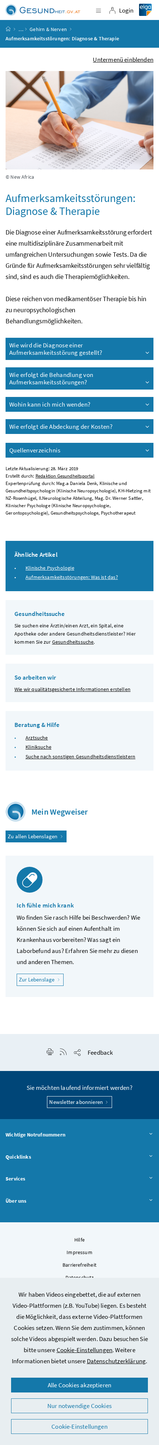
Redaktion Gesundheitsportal (65, 476)
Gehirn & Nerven (48, 29)
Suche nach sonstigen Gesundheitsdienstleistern (80, 756)
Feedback (100, 1052)
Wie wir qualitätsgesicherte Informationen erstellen (72, 689)
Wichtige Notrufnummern (35, 1134)
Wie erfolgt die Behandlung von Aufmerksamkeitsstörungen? (51, 378)
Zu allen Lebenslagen (33, 836)
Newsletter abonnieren (76, 1101)
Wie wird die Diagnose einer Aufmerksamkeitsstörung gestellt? (55, 349)
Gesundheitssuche (73, 642)
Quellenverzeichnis (34, 450)
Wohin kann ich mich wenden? (49, 404)
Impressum (79, 1252)
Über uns (16, 1201)
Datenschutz (79, 1277)
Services (15, 1178)
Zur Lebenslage (41, 979)
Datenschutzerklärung (116, 1361)
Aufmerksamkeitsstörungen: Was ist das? (72, 577)
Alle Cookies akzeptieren (79, 1385)
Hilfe (79, 1239)
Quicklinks (18, 1156)
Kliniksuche (38, 747)
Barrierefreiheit (79, 1265)
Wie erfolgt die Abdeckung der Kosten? (60, 426)
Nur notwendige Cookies (79, 1406)
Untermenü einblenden (123, 59)
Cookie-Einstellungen (85, 1350)
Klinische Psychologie (50, 568)
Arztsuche (37, 737)
